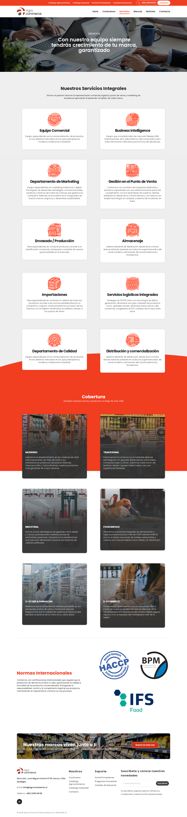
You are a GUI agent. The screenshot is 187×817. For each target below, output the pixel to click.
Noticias (150, 11)
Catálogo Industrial (81, 3)
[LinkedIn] (19, 801)
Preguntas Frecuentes (106, 781)
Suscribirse (162, 783)
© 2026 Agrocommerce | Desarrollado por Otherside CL (42, 812)
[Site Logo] (29, 11)
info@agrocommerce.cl (35, 787)
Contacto (164, 11)
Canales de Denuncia (122, 3)
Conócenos (108, 11)
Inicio (95, 11)
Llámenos (164, 3)
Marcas (138, 11)
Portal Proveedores (104, 777)
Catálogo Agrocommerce (59, 3)
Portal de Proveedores (101, 3)
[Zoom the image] (26, 769)
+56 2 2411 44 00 (34, 793)
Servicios (124, 11)
